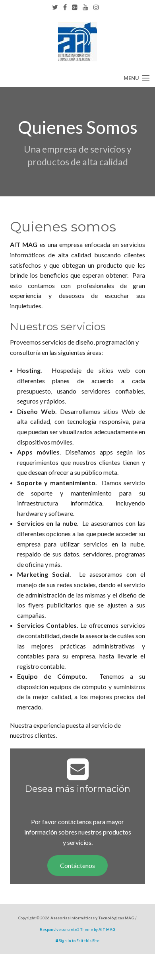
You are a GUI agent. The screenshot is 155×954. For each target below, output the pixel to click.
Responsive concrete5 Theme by (78, 929)
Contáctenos (77, 865)
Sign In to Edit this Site (78, 940)
